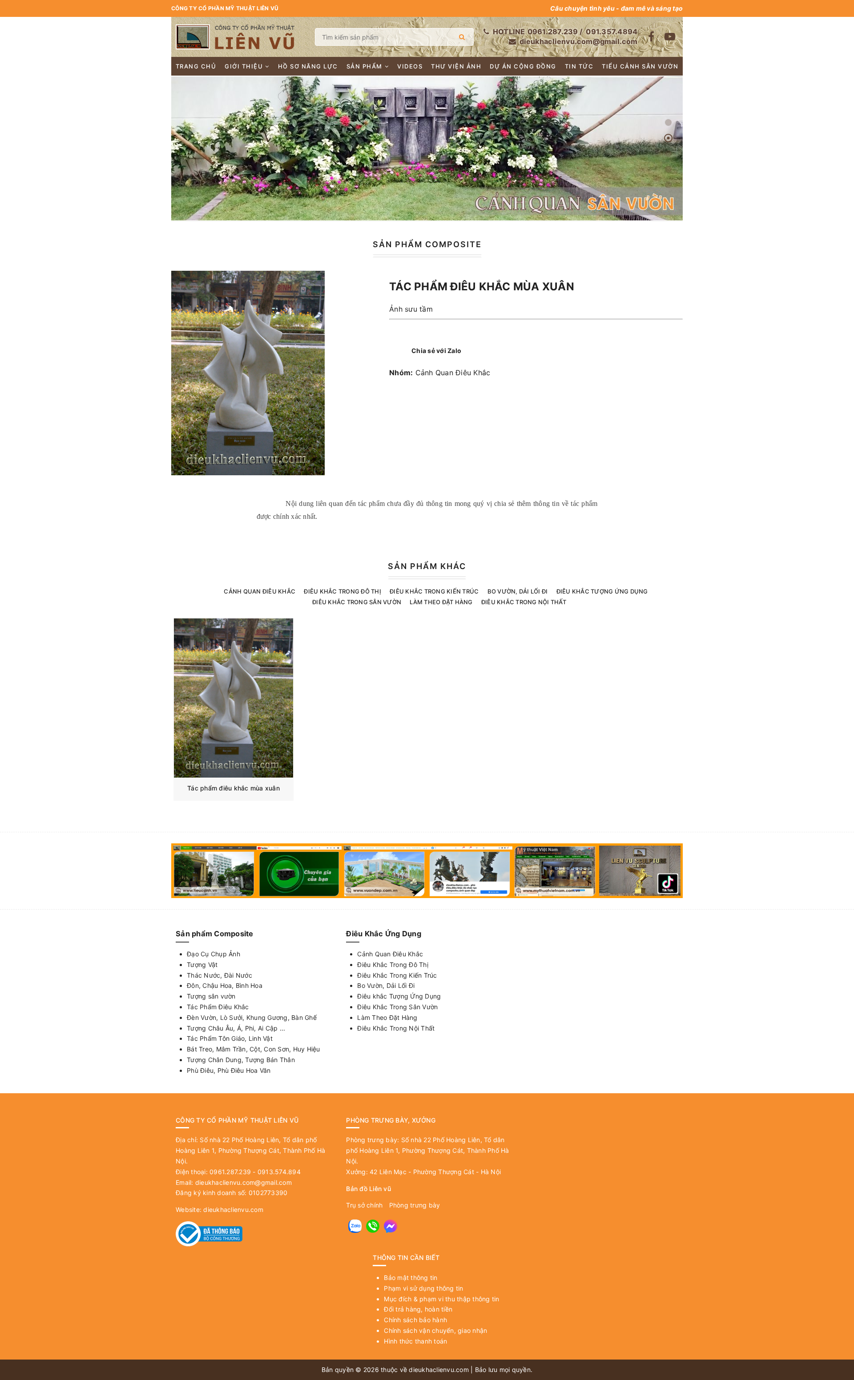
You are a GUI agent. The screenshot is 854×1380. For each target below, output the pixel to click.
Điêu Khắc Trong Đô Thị (342, 591)
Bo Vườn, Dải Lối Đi (517, 591)
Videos (410, 66)
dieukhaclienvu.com (233, 1209)
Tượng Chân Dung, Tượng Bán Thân (241, 1059)
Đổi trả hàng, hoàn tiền (418, 1309)
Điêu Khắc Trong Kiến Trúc (434, 591)
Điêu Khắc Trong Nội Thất (523, 602)
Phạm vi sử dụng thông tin (423, 1288)
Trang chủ (196, 66)
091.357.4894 (611, 31)
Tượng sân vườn (211, 996)
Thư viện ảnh (456, 66)
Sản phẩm (364, 66)
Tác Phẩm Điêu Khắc (218, 1007)
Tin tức (579, 66)
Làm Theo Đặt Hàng (441, 602)
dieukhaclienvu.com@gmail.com (578, 41)
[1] (462, 37)
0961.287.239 (553, 31)
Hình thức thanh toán (415, 1341)
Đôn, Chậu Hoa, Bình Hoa (224, 985)
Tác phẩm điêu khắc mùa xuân (233, 788)
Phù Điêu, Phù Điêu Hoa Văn (229, 1070)
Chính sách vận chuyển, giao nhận (435, 1330)
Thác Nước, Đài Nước (219, 975)
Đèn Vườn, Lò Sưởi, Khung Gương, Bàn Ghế (252, 1017)
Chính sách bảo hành (415, 1320)
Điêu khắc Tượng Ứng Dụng (602, 591)
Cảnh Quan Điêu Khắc (453, 372)
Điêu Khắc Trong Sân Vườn (356, 602)
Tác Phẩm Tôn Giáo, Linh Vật (230, 1038)
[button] (668, 122)
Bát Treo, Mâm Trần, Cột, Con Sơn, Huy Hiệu (253, 1049)
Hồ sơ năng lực (308, 66)
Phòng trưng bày (414, 1205)
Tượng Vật (202, 964)
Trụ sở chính (364, 1205)
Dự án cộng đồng (523, 66)
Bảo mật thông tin (410, 1277)
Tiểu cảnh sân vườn (640, 66)
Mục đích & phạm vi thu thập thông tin (441, 1299)
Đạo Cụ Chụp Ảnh (213, 954)
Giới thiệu (244, 66)
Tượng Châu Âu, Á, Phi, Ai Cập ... (236, 1028)
